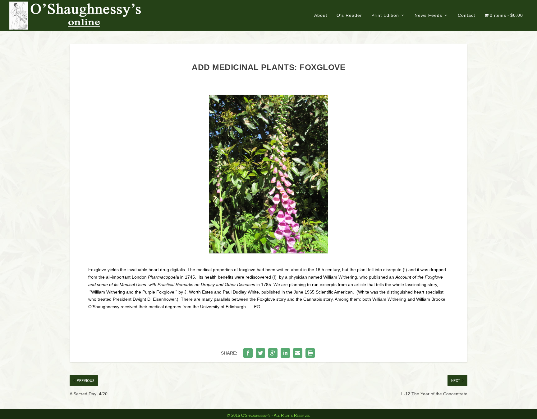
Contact (466, 15)
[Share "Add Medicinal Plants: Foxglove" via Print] (310, 353)
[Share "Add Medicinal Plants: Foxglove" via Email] (297, 353)
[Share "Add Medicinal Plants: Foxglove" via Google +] (273, 353)
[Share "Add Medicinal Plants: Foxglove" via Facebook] (248, 353)
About (320, 15)
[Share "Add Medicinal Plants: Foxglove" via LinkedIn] (285, 353)
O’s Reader (349, 15)
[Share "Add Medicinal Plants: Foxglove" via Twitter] (260, 353)
